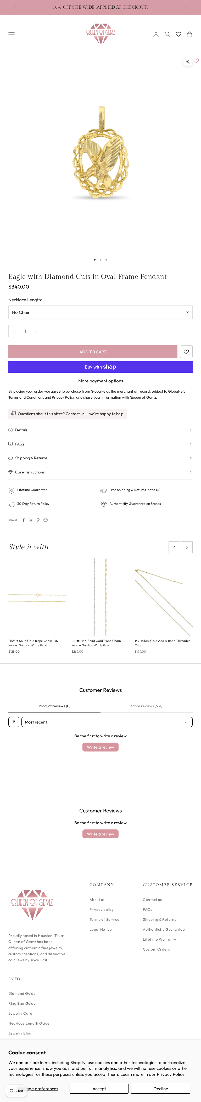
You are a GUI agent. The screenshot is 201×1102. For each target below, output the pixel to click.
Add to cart (93, 351)
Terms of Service (105, 919)
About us (97, 899)
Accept (99, 1088)
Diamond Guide (22, 993)
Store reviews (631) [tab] (146, 706)
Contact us (152, 899)
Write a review (100, 747)
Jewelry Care (20, 1013)
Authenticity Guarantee (164, 929)
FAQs (147, 909)
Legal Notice (101, 929)
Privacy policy (102, 909)
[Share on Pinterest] (38, 520)
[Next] (187, 547)
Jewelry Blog (19, 1033)
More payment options (100, 380)
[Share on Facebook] (23, 520)
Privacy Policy (171, 1074)
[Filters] (13, 722)
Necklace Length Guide (29, 1023)
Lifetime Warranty (159, 939)
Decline (160, 1088)
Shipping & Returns (159, 919)
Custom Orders (156, 949)
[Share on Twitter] (31, 520)
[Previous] (174, 547)
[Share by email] (45, 520)
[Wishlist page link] (178, 34)
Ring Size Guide (22, 1003)
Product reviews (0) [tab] (54, 706)
